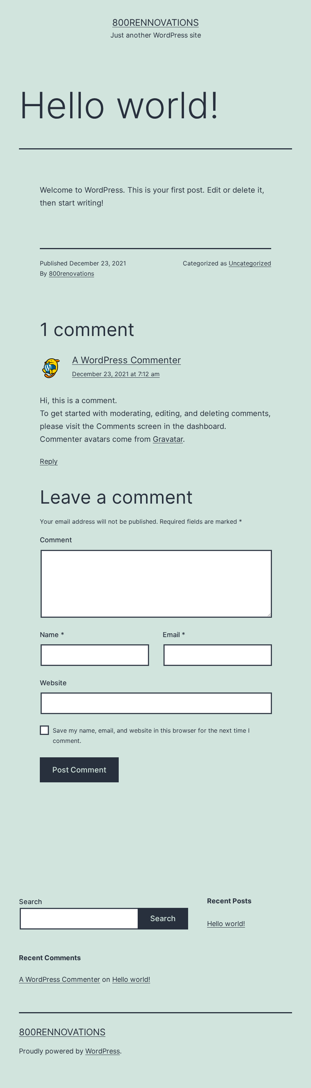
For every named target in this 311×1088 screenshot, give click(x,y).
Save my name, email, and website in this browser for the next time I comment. (151, 735)
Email (174, 635)
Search (30, 902)
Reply (49, 461)
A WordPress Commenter (126, 360)
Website (53, 683)
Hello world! (226, 924)
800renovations (71, 273)
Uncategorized (250, 263)
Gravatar (168, 439)
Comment (56, 540)
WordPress (102, 1051)
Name (52, 635)
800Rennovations (155, 22)
